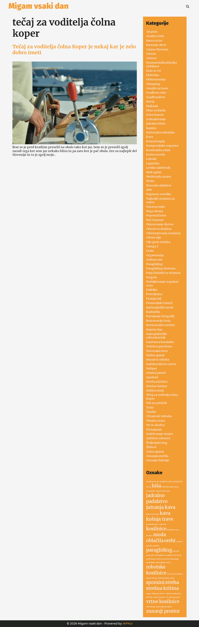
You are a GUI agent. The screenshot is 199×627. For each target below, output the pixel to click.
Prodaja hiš (154, 298)
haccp (148, 487)
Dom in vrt (153, 70)
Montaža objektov (158, 185)
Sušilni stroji (155, 390)
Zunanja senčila (157, 456)
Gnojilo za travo (157, 88)
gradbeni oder (166, 482)
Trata (150, 407)
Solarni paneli (156, 373)
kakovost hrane (152, 514)
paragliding (159, 550)
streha (172, 582)
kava (165, 513)
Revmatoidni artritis (160, 325)
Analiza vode (155, 36)
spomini (155, 582)
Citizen (151, 54)
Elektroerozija (156, 79)
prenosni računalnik (170, 559)
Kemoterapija (155, 141)
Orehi (150, 251)
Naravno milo (155, 206)
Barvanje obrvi (156, 45)
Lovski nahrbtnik (158, 167)
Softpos (151, 368)
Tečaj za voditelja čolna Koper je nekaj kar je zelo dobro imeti (74, 50)
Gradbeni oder (156, 92)
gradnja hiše (177, 482)
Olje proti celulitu (158, 242)
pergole (176, 551)
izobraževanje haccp (170, 487)
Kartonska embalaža (160, 132)
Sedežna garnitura (159, 346)
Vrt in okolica (155, 425)
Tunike (151, 412)
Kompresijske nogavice (162, 145)
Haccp (150, 101)
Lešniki (151, 159)
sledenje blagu (164, 578)
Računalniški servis (159, 307)
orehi (170, 540)
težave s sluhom (166, 594)
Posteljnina (154, 294)
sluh (172, 578)
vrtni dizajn (150, 607)
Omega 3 (152, 246)
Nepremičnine (156, 215)
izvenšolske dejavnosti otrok (158, 491)
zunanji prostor (163, 611)
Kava (149, 137)
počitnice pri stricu (173, 555)
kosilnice (156, 529)
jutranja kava (160, 507)
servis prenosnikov (175, 574)
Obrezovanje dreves (159, 224)
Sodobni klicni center (161, 364)
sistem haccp (151, 578)
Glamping (153, 84)
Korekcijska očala (158, 150)
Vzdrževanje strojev (159, 434)
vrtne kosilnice (162, 601)
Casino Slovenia (157, 49)
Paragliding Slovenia (160, 268)
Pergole (151, 277)
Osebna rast (154, 259)
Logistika (152, 163)
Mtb (149, 190)
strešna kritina (162, 588)
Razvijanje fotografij (160, 316)
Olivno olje (153, 237)
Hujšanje (152, 106)
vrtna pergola (174, 597)
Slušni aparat (155, 355)
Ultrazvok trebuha (159, 416)
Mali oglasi (153, 172)
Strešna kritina (156, 381)
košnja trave (159, 519)
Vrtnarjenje (154, 429)
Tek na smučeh (156, 403)
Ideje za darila (156, 110)
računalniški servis (163, 563)
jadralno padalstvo (157, 498)
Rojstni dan (154, 329)
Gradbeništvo (155, 97)
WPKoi (127, 623)
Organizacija (155, 255)
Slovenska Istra (157, 351)
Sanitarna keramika (160, 342)
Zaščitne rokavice (158, 438)
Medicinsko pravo (158, 176)
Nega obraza (154, 211)
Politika (151, 290)
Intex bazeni (155, 114)
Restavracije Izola (158, 320)
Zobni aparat (155, 451)
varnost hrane (159, 597)
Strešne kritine (156, 386)
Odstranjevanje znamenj (163, 233)
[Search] (187, 6)
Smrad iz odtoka (157, 359)
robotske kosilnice (156, 570)
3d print (152, 31)
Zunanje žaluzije (157, 460)
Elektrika (152, 75)
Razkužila (153, 312)
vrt (167, 597)
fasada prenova (152, 482)
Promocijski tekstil (159, 303)
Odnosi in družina (158, 229)
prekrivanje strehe (153, 559)
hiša (156, 486)
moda (159, 534)
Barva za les (154, 40)
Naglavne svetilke (158, 194)
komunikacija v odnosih (156, 524)
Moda (150, 181)
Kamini (151, 128)
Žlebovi (151, 447)
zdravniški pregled (164, 607)
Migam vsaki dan (39, 6)
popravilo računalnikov (155, 555)
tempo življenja (152, 594)
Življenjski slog (156, 442)
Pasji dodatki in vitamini (163, 273)
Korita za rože (155, 154)
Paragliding (154, 264)
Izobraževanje (156, 119)
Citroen (151, 58)
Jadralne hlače (156, 123)
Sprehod (152, 377)
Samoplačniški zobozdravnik (156, 335)
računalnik (150, 563)
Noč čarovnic (155, 220)
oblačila (155, 540)
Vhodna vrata (155, 420)
